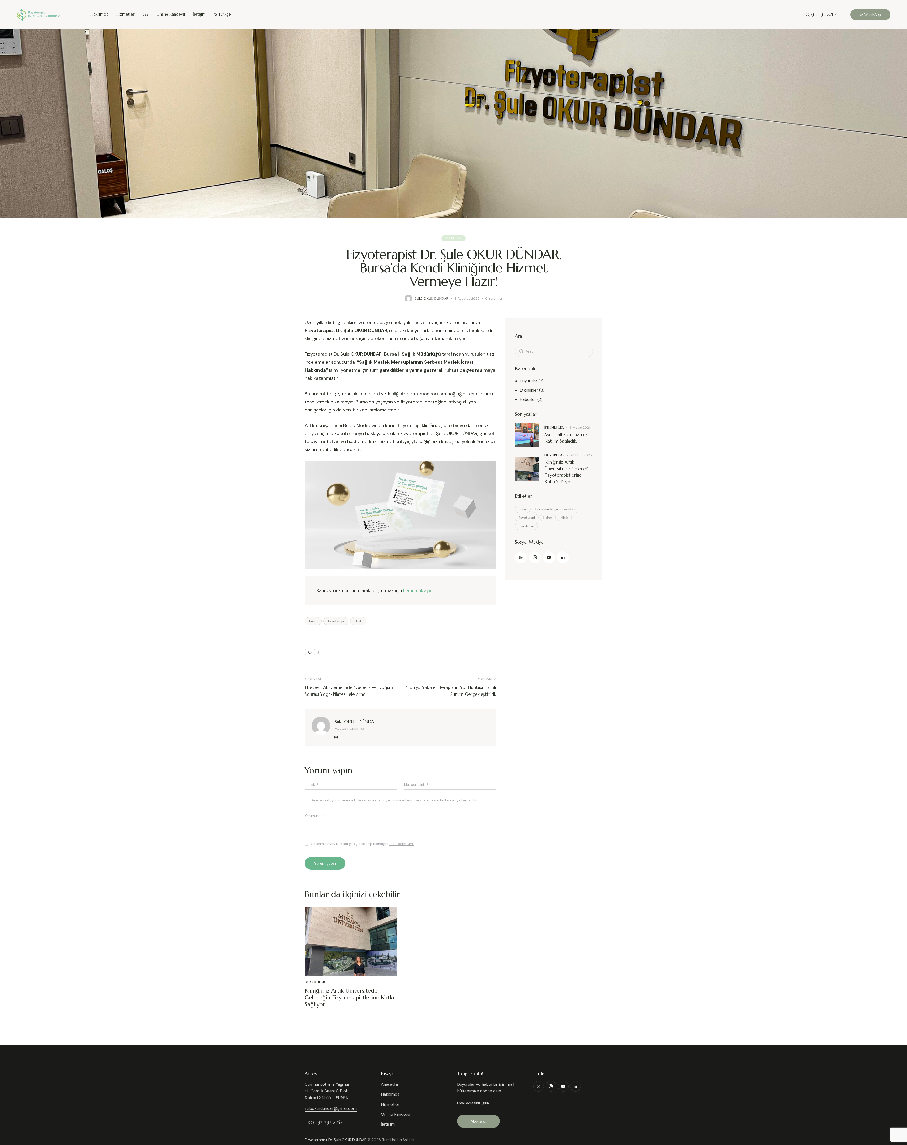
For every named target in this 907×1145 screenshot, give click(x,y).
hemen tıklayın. (418, 590)
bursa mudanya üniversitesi (555, 509)
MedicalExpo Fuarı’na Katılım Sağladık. (566, 438)
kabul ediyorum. (401, 844)
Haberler (528, 399)
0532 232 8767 (821, 14)
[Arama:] (554, 351)
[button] (312, 652)
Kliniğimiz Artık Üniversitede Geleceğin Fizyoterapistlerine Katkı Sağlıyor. (349, 997)
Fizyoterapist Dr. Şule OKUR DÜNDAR (336, 1139)
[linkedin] (563, 557)
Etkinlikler (529, 390)
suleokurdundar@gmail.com (331, 1108)
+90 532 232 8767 (323, 1122)
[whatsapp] (521, 557)
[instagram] (336, 737)
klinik (358, 621)
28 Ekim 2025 (581, 455)
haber (547, 517)
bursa (313, 621)
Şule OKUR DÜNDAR (356, 722)
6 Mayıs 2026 (580, 427)
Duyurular (453, 238)
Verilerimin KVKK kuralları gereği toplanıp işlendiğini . (362, 844)
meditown (526, 526)
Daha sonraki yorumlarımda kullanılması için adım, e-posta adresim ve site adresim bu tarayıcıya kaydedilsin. (395, 800)
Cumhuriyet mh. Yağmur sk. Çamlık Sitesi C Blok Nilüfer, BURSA (327, 1091)
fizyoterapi (336, 621)
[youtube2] (549, 557)
